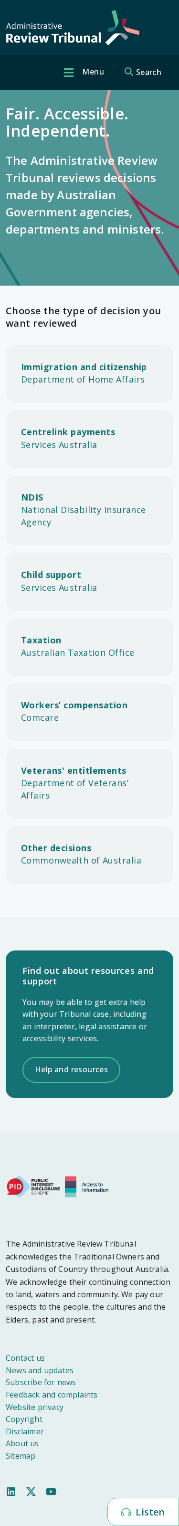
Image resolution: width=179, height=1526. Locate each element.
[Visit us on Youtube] (51, 1491)
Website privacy (34, 1407)
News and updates (40, 1370)
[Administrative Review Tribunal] (72, 28)
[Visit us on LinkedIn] (11, 1491)
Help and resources (71, 1069)
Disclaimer (25, 1431)
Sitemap (20, 1456)
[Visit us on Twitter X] (31, 1491)
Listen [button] (149, 1511)
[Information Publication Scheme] (89, 1186)
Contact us (25, 1358)
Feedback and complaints (52, 1394)
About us (22, 1443)
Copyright (24, 1419)
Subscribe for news (41, 1382)
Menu (92, 71)
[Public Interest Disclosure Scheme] (33, 1186)
